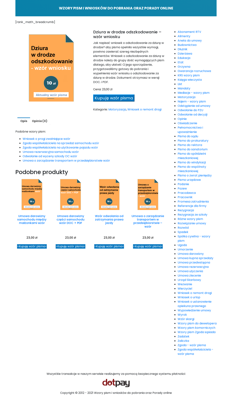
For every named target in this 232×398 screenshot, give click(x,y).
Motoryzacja (117, 109)
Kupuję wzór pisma (114, 98)
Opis (23, 121)
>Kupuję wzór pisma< (32, 246)
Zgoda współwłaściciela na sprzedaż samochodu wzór (61, 143)
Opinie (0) (39, 121)
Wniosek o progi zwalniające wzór (46, 139)
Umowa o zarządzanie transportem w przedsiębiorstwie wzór (66, 160)
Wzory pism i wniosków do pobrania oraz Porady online (116, 8)
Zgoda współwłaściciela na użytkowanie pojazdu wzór (60, 147)
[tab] (23, 121)
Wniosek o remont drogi (144, 109)
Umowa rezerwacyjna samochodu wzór (51, 152)
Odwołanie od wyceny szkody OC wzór (50, 156)
